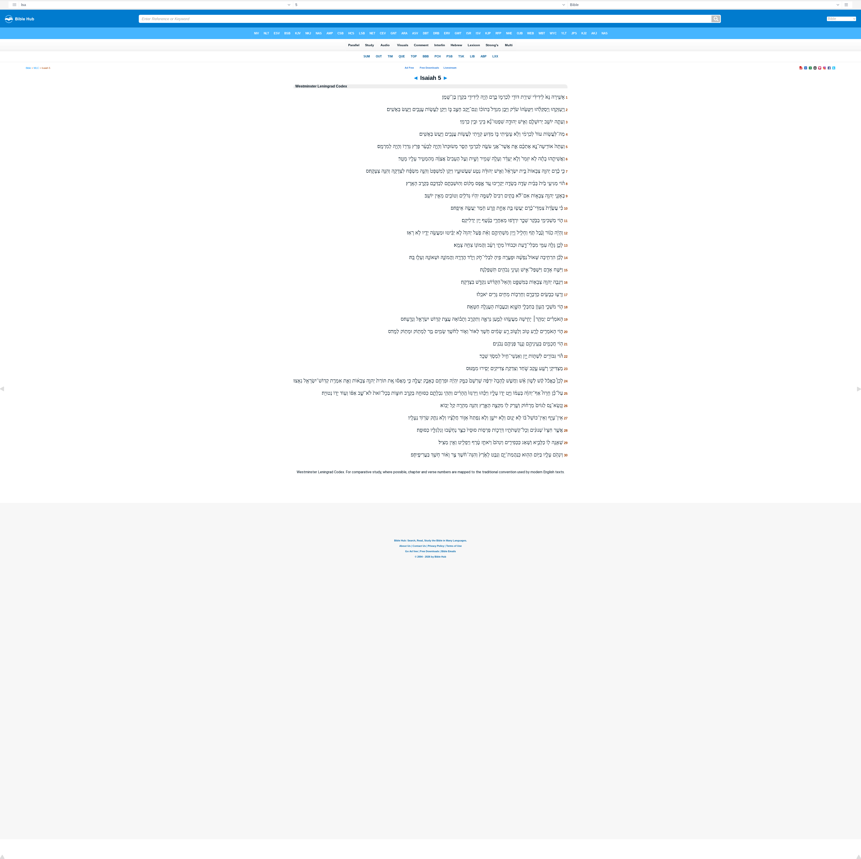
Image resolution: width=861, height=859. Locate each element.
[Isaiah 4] (5, 399)
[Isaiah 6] (855, 399)
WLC (36, 68)
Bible (28, 68)
